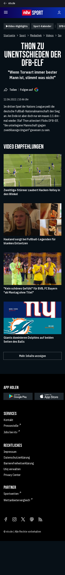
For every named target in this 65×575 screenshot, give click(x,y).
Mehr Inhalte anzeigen (32, 356)
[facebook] (6, 519)
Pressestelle (11, 425)
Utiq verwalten (12, 469)
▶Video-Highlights (17, 26)
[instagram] (14, 519)
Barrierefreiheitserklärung (19, 463)
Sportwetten (11, 493)
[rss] (40, 519)
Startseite (9, 35)
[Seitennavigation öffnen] (6, 12)
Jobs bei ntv (10, 432)
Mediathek (36, 35)
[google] (18, 396)
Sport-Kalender (42, 26)
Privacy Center (12, 475)
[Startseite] (32, 13)
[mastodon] (32, 519)
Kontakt (8, 420)
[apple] (49, 396)
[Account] (59, 12)
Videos (50, 35)
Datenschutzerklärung (17, 457)
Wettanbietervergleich (17, 500)
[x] (23, 519)
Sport (23, 35)
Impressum (10, 451)
